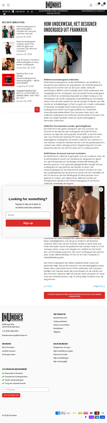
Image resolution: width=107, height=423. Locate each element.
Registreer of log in (62, 347)
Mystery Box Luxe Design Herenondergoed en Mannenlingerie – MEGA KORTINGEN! (28, 78)
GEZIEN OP (6, 11)
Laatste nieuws (8, 351)
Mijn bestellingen (61, 358)
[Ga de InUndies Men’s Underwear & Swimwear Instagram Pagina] (32, 11)
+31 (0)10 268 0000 (10, 331)
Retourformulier (61, 354)
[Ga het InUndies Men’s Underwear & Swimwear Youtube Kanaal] (4, 14)
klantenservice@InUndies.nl (14, 335)
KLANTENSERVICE (88, 11)
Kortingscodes (8, 354)
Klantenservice (60, 317)
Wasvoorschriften (62, 325)
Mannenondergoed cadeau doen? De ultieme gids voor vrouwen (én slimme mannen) (27, 46)
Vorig (48, 286)
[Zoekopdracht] (8, 4)
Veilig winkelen (60, 321)
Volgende (98, 286)
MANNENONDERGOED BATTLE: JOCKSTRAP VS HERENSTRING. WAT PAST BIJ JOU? (28, 94)
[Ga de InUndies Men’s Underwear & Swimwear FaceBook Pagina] (28, 11)
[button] (102, 4)
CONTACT (101, 11)
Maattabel (58, 328)
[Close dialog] (101, 189)
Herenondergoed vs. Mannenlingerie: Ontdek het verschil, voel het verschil (26, 30)
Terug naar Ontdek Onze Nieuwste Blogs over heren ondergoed (74, 295)
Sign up (28, 223)
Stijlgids (57, 332)
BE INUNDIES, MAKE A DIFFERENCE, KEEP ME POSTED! (55, 12)
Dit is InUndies (8, 347)
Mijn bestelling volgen (63, 351)
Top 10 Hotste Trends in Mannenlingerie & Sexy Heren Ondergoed (28, 62)
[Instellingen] (90, 4)
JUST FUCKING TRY (11, 395)
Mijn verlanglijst (60, 361)
